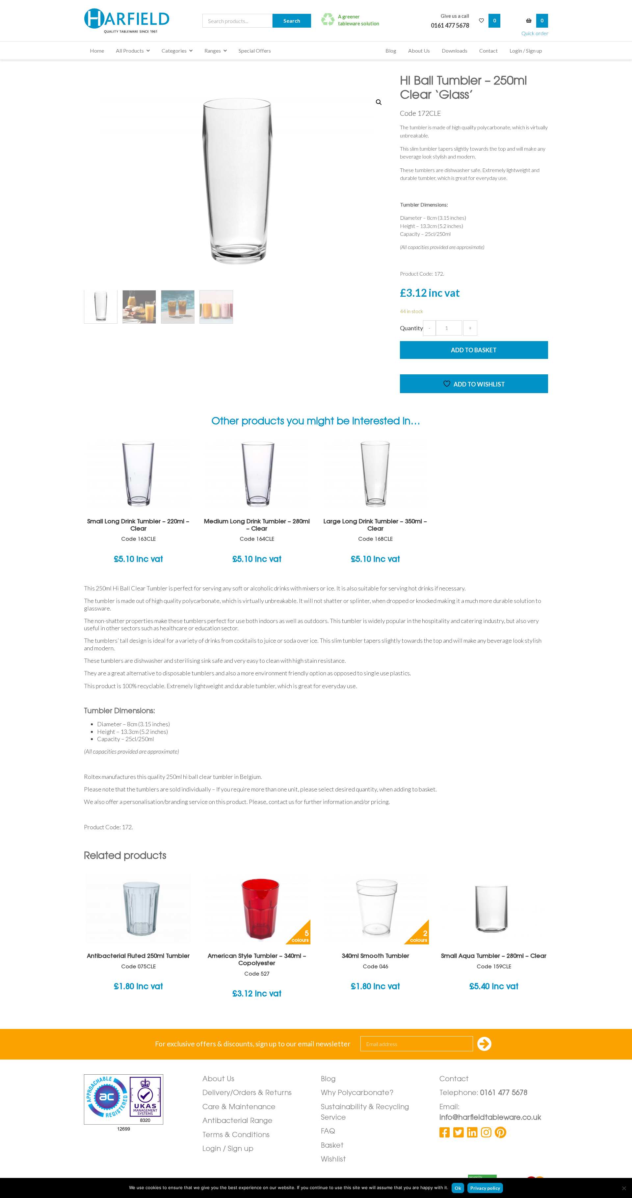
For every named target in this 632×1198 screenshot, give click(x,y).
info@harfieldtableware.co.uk (490, 1117)
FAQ (328, 1131)
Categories (174, 50)
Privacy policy (485, 1188)
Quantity (411, 328)
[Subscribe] (484, 1044)
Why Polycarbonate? (357, 1093)
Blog (390, 50)
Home (97, 50)
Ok (458, 1188)
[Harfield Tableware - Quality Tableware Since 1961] (127, 20)
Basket (332, 1145)
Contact (488, 50)
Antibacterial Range (237, 1121)
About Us (419, 50)
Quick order (534, 33)
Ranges (212, 50)
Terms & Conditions (236, 1135)
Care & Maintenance (239, 1107)
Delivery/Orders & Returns (247, 1093)
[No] (623, 1188)
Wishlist (333, 1159)
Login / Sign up (526, 50)
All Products (130, 50)
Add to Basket (474, 350)
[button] (379, 102)
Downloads (454, 50)
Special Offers (255, 50)
